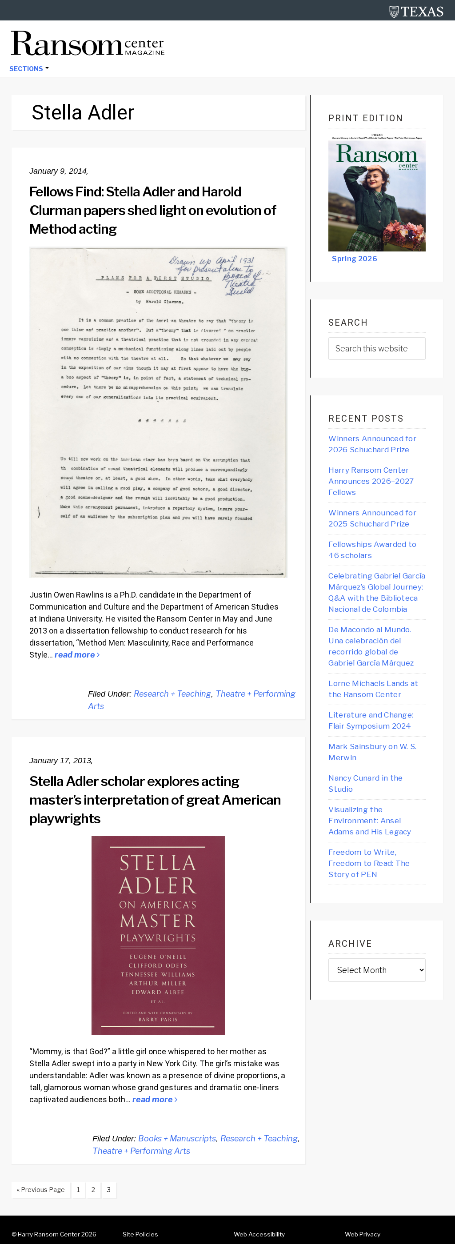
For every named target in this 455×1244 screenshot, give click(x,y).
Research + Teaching (172, 693)
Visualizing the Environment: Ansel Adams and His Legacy (369, 820)
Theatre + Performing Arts (141, 1151)
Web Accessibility (259, 1234)
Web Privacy (362, 1234)
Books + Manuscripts (177, 1138)
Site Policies (140, 1234)
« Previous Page (38, 1191)
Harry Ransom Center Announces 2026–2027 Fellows (371, 481)
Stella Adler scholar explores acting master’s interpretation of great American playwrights (155, 799)
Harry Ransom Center (49, 1234)
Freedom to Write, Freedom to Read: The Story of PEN (369, 863)
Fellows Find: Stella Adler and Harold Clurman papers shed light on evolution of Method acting (152, 210)
